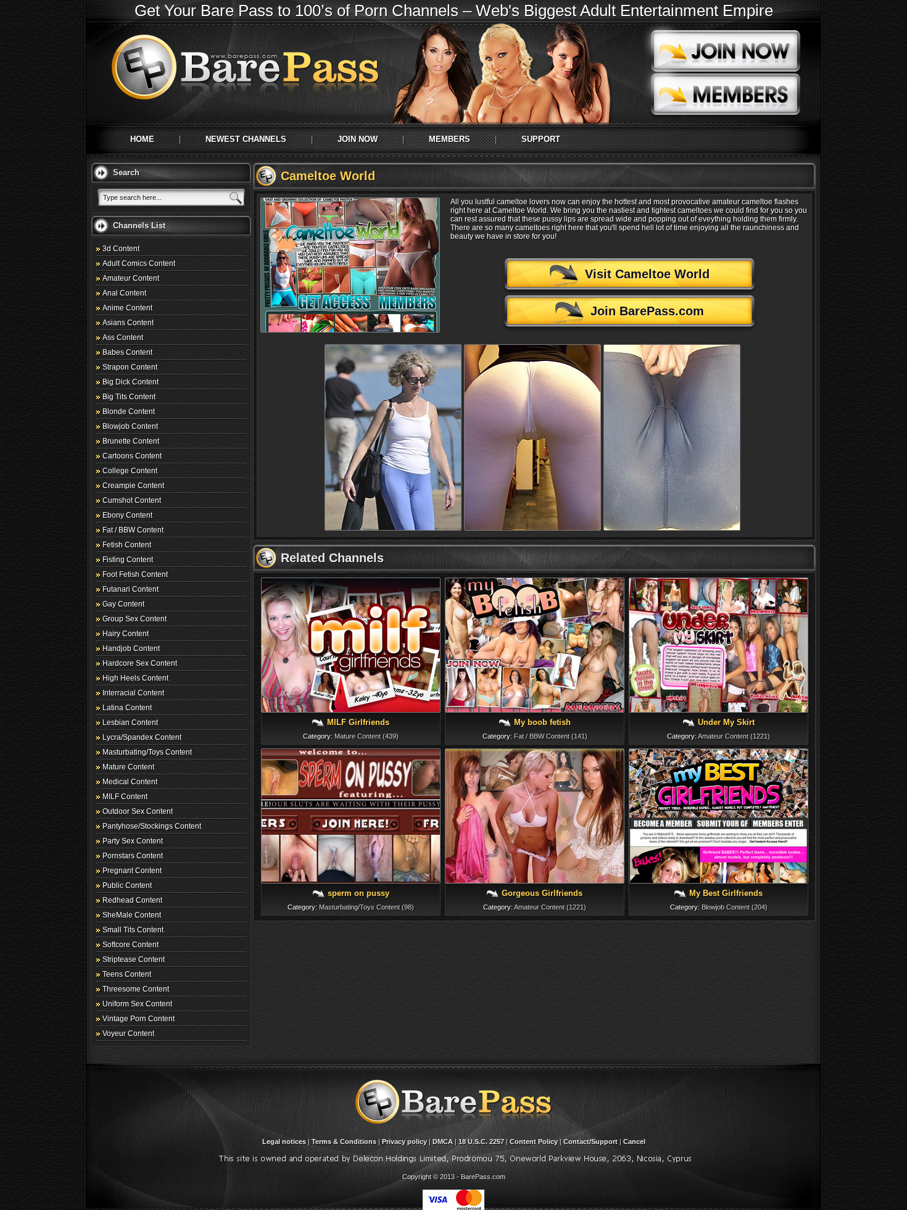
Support (540, 139)
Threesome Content (135, 989)
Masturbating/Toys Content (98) (366, 907)
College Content (129, 470)
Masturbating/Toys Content (147, 752)
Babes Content (127, 352)
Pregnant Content (132, 870)
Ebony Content (127, 515)
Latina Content (127, 707)
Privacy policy (404, 1141)
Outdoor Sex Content (137, 811)
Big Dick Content (130, 382)
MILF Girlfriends (358, 722)
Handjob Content (131, 648)
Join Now (358, 139)
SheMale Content (131, 915)
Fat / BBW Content (133, 530)
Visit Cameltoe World (647, 274)
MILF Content (124, 796)
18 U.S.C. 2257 (481, 1141)
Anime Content (127, 308)
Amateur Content (130, 278)
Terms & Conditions (344, 1141)
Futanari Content (130, 589)
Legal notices (284, 1141)
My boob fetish (542, 722)
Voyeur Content (128, 1033)
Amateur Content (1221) (734, 736)
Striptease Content (133, 959)
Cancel (634, 1141)
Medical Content (129, 781)
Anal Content (124, 293)
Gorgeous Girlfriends (542, 893)
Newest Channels (245, 139)
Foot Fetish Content (135, 574)
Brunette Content (130, 441)
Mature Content (128, 767)
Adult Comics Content (138, 263)
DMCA (443, 1141)
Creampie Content (133, 485)
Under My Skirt (726, 722)
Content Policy (534, 1141)
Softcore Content (130, 944)
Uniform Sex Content (137, 1004)
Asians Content (128, 322)
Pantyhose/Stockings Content (151, 826)
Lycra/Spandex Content (141, 737)
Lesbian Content (130, 722)
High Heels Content (135, 678)
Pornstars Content (132, 856)
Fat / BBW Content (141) (550, 736)
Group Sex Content (134, 619)
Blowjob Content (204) (735, 907)
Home (142, 139)
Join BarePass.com (647, 311)
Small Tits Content (133, 930)
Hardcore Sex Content (139, 663)
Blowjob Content (130, 426)
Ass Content (122, 337)
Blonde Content (128, 411)
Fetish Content (126, 545)
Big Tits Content (128, 396)
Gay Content (123, 604)
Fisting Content (127, 559)
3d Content (120, 248)
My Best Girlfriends (726, 893)
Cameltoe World (328, 176)
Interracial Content (133, 693)
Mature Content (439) (366, 736)
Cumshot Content (131, 500)
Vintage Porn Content (138, 1018)
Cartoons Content (132, 456)
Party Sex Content (132, 841)
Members (449, 139)
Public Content (127, 885)
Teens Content (126, 974)
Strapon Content (129, 367)
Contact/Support (590, 1141)
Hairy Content (125, 633)
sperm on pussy (358, 893)
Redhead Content (132, 900)
